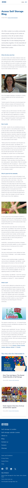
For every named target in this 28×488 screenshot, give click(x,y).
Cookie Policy (4, 461)
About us (4, 435)
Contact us (4, 442)
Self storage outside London (10, 432)
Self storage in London (8, 429)
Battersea (8, 347)
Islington (23, 345)
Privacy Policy (5, 458)
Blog (2, 439)
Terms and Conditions (7, 455)
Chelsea (19, 345)
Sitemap (4, 448)
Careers (3, 445)
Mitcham (12, 347)
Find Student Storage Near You (9, 481)
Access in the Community (13, 17)
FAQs (2, 464)
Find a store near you (6, 479)
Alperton (15, 345)
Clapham (3, 347)
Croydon (18, 347)
